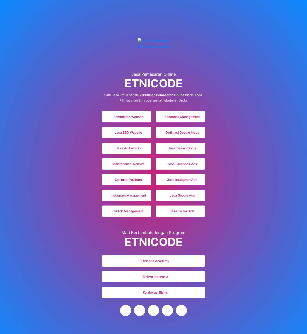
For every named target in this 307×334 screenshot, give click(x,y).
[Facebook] (181, 310)
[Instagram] (139, 310)
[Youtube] (125, 310)
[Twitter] (153, 310)
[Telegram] (167, 310)
